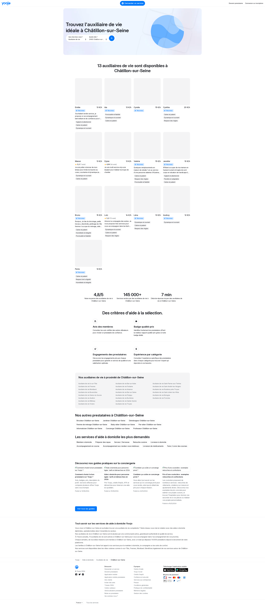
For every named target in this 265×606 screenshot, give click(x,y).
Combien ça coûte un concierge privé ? (146, 475)
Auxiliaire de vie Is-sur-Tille (87, 383)
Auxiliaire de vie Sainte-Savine (126, 401)
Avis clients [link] (108, 580)
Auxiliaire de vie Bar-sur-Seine (126, 392)
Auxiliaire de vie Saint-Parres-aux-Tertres (167, 383)
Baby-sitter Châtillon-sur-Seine (123, 424)
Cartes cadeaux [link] (110, 588)
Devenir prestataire (236, 3)
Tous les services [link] (92, 603)
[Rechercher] (112, 38)
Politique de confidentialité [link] (143, 588)
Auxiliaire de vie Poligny (124, 395)
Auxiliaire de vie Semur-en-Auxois (90, 395)
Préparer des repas (103, 442)
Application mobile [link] (111, 574)
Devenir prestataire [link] (111, 572)
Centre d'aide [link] (138, 569)
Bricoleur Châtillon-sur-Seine (88, 421)
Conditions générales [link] (141, 585)
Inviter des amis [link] (110, 582)
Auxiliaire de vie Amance (124, 389)
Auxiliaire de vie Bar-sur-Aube (126, 383)
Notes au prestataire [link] (111, 593)
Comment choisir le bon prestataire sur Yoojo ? (84, 475)
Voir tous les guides (86, 509)
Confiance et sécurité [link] (141, 577)
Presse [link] (136, 582)
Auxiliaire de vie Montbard (87, 389)
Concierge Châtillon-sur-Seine (118, 428)
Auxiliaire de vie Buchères (125, 398)
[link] (88, 104)
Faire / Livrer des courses (177, 446)
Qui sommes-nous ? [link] (111, 596)
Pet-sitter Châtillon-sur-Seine (150, 424)
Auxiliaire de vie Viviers (86, 404)
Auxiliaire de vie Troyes (124, 404)
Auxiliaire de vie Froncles (161, 398)
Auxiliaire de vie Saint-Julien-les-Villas (166, 392)
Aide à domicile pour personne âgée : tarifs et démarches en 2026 (116, 476)
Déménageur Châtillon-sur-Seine (142, 421)
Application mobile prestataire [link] (115, 577)
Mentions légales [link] (140, 590)
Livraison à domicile (158, 442)
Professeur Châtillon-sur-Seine (145, 428)
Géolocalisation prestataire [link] (114, 590)
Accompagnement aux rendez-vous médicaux (121, 446)
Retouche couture (140, 442)
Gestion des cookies (141, 593)
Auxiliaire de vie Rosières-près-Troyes (166, 389)
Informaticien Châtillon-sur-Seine (89, 428)
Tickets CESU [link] (109, 585)
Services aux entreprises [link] (142, 580)
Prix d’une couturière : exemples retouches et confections (176, 475)
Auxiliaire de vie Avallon (86, 398)
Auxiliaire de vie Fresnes (86, 386)
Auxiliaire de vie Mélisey (86, 401)
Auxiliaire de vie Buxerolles (87, 392)
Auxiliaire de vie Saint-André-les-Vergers (167, 386)
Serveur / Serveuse (121, 442)
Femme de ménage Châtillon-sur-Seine (92, 424)
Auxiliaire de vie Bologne (161, 395)
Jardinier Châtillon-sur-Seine (114, 421)
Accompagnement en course (88, 446)
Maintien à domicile (84, 442)
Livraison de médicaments (153, 446)
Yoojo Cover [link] (138, 572)
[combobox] (77, 38)
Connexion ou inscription (254, 3)
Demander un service (134, 3)
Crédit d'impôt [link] (139, 574)
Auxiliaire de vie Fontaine (124, 386)
